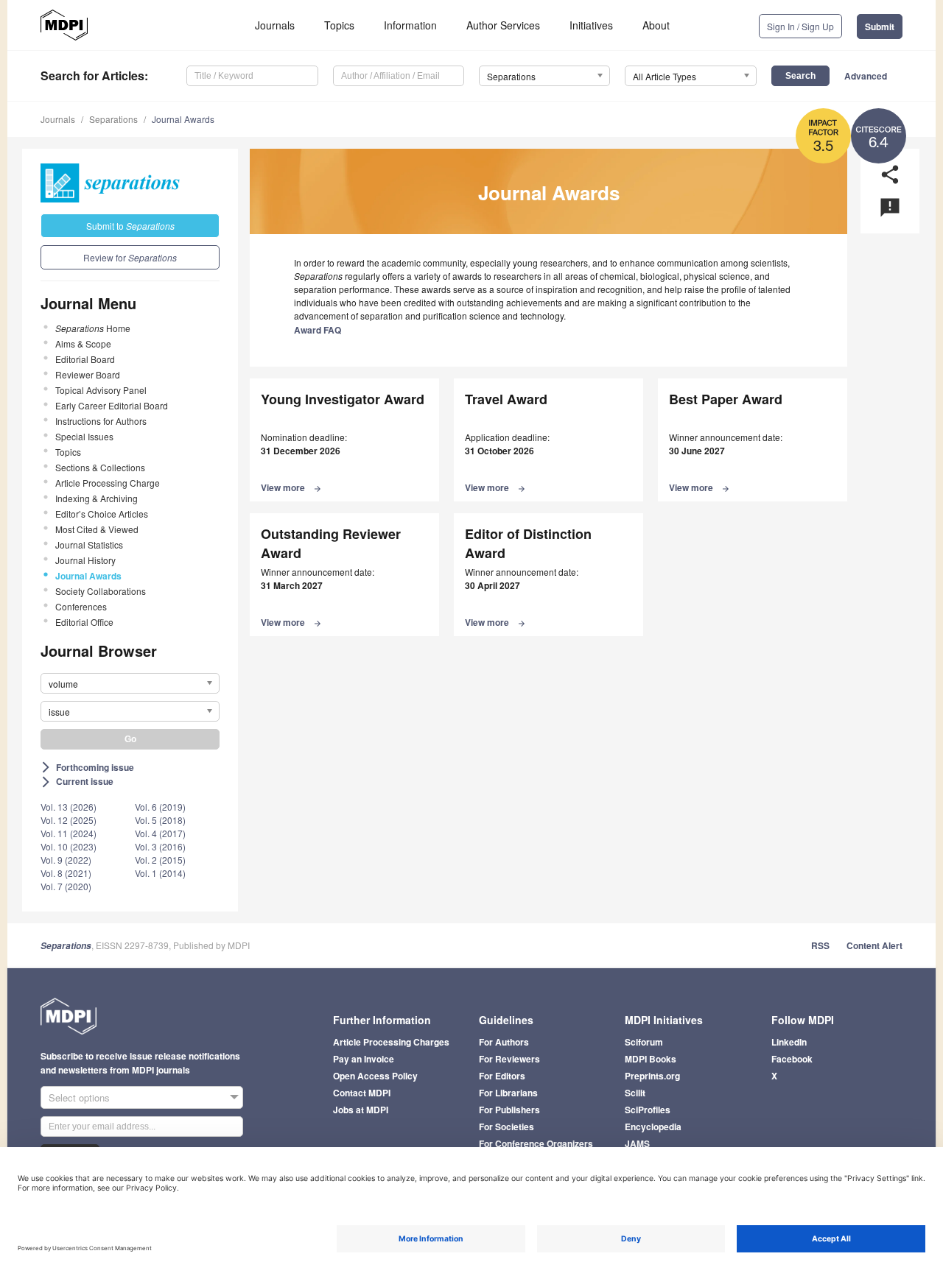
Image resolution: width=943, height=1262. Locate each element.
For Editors (502, 1075)
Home (92, 328)
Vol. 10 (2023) (69, 846)
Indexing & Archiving (96, 498)
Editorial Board (85, 359)
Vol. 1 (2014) (160, 873)
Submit (879, 26)
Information (410, 25)
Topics (339, 25)
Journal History (85, 560)
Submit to (130, 225)
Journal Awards (183, 119)
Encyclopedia (653, 1126)
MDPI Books (650, 1058)
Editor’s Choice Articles (101, 513)
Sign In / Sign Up (800, 26)
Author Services (503, 25)
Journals (275, 25)
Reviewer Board (87, 374)
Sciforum (644, 1041)
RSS (820, 945)
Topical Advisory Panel (101, 390)
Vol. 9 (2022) (66, 859)
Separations (113, 119)
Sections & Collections (100, 467)
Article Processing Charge (107, 482)
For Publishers (509, 1109)
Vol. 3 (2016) (160, 846)
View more (291, 487)
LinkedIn (789, 1041)
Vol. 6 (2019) (160, 806)
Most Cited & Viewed (97, 529)
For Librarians (508, 1092)
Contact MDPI (361, 1092)
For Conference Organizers (536, 1143)
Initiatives (591, 25)
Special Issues (84, 436)
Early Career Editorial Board (111, 405)
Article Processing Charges (391, 1041)
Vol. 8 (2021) (66, 873)
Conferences (81, 606)
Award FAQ (317, 329)
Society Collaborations (100, 591)
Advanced (865, 75)
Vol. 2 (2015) (160, 859)
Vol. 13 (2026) (69, 806)
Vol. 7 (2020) (66, 886)
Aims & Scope (83, 343)
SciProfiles (647, 1109)
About (656, 25)
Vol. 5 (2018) (160, 820)
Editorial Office (84, 622)
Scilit (635, 1092)
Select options (79, 1097)
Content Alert (874, 945)
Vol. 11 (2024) (69, 833)
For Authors (504, 1041)
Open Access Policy (375, 1075)
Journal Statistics (89, 544)
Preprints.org (652, 1075)
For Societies (506, 1126)
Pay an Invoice (363, 1058)
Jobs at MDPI (360, 1109)
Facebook (792, 1058)
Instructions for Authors (101, 421)
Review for (130, 257)
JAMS (637, 1143)
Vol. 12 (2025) (69, 820)
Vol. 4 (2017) (160, 833)
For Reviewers (509, 1058)
